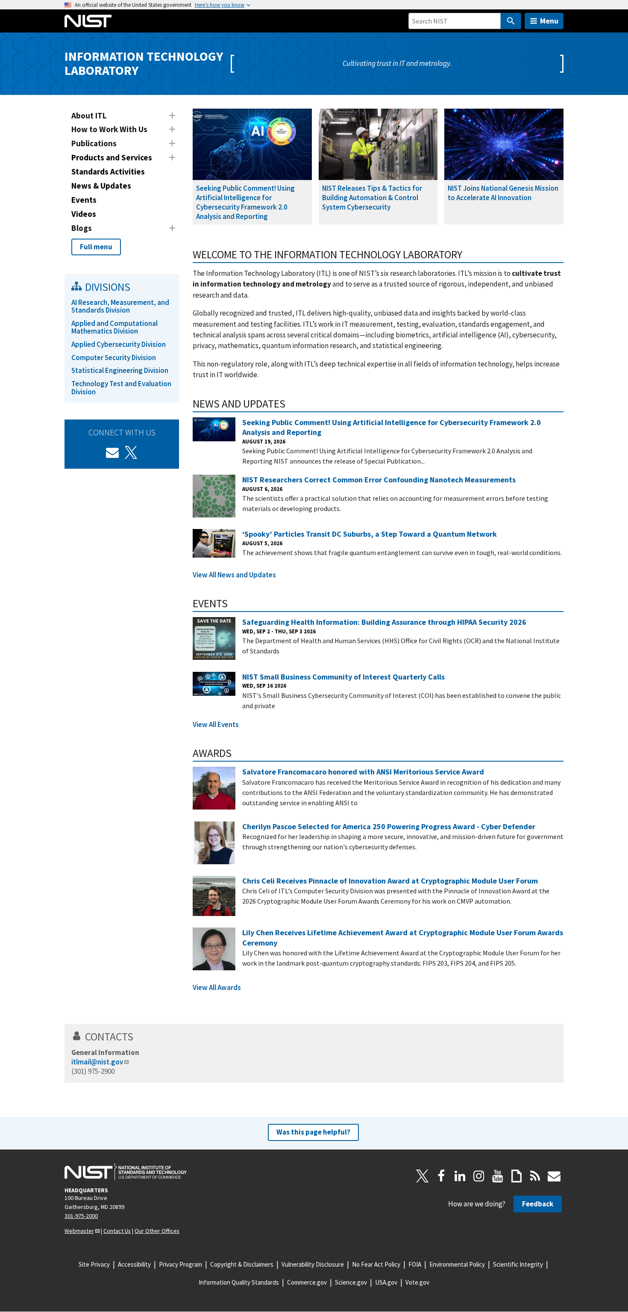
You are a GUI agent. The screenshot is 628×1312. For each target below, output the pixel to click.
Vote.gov (417, 1282)
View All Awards (217, 987)
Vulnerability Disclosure (313, 1264)
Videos (83, 214)
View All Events (216, 724)
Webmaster (79, 1231)
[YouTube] (497, 1176)
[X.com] (422, 1176)
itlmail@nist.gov (97, 1062)
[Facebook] (441, 1176)
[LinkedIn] (460, 1176)
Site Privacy (94, 1264)
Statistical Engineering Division (119, 370)
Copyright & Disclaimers (241, 1264)
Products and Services (111, 157)
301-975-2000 (81, 1216)
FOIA (414, 1264)
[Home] (88, 21)
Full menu (96, 246)
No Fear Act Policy (376, 1264)
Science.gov (351, 1282)
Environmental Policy (457, 1264)
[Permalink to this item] (468, 254)
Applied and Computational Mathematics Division (114, 327)
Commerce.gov (307, 1282)
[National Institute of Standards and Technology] (126, 1171)
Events (84, 200)
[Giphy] (516, 1176)
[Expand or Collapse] (172, 115)
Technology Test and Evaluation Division (121, 387)
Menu (549, 21)
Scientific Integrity (518, 1264)
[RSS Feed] (535, 1176)
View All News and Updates (234, 574)
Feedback (537, 1204)
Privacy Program (180, 1264)
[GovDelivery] (112, 452)
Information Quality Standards (239, 1282)
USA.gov (386, 1282)
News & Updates (101, 185)
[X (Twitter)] (131, 452)
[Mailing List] (554, 1176)
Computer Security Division (113, 357)
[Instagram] (479, 1176)
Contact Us (117, 1231)
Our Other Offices (157, 1231)
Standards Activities (108, 171)
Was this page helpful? (313, 1132)
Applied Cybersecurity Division (118, 344)
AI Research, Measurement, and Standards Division (120, 306)
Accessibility (134, 1264)
